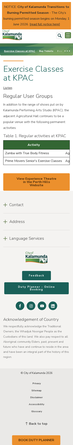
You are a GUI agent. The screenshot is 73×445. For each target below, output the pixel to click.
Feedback (36, 275)
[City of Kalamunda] (12, 35)
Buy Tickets (46, 51)
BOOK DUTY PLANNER (36, 440)
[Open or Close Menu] (68, 35)
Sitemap (36, 390)
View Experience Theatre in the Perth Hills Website (36, 182)
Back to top (37, 423)
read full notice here (45, 24)
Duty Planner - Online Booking (36, 288)
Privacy (36, 383)
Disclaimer (36, 397)
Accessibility (36, 404)
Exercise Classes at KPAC (19, 51)
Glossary (36, 411)
